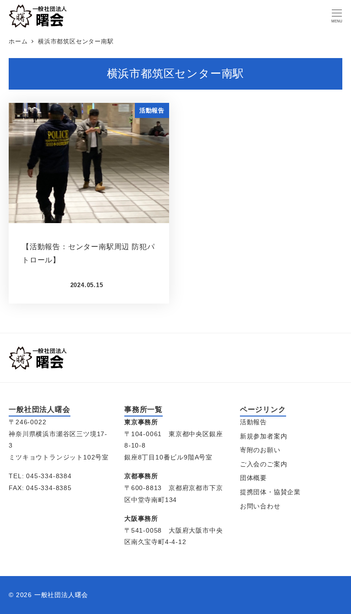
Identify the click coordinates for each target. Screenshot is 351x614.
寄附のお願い (260, 450)
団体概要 (253, 477)
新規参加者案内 (263, 436)
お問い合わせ (260, 506)
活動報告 (253, 422)
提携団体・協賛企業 (270, 492)
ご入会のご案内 (263, 464)
